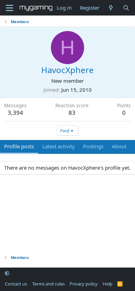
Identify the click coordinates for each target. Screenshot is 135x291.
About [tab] (119, 146)
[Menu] (9, 8)
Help (107, 284)
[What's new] (111, 8)
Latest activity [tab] (58, 146)
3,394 (15, 113)
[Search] (126, 8)
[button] (7, 273)
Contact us (16, 284)
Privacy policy (84, 284)
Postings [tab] (93, 146)
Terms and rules (48, 284)
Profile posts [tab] (19, 146)
